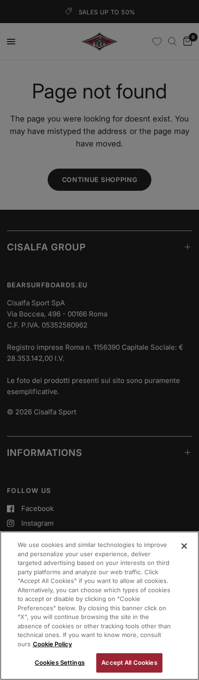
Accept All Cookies (129, 662)
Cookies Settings (60, 662)
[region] (99, 605)
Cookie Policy (52, 644)
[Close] (184, 546)
